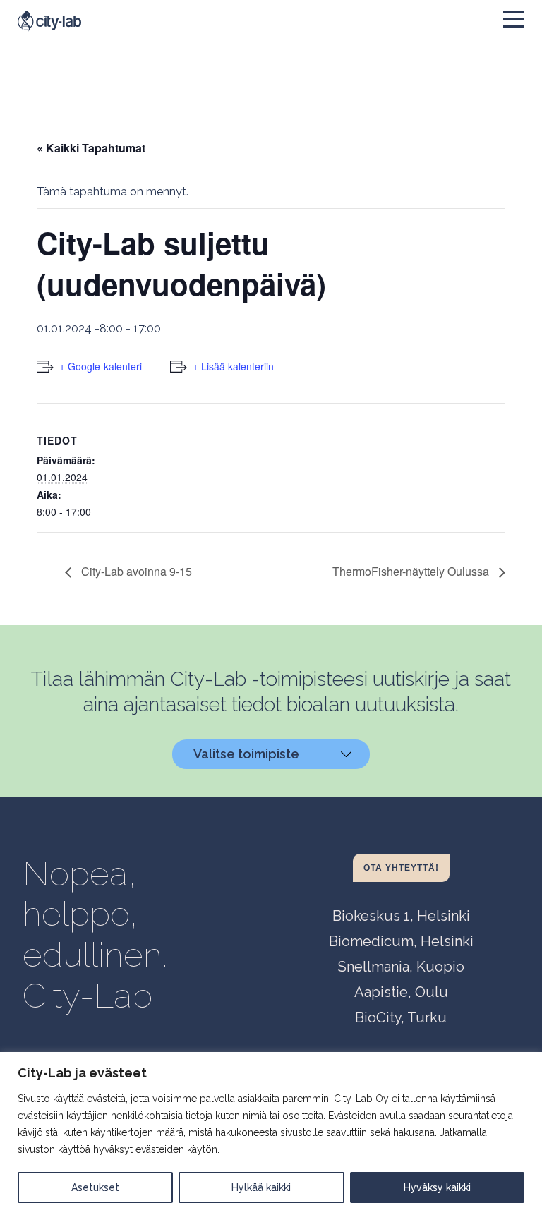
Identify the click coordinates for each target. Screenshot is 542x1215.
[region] (271, 1133)
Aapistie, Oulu (401, 992)
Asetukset (95, 1187)
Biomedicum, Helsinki (401, 941)
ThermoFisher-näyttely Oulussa (412, 571)
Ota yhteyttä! (401, 868)
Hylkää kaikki (261, 1187)
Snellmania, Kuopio (401, 966)
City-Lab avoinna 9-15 (135, 571)
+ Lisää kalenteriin (233, 366)
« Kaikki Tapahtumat (91, 148)
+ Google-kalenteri (100, 366)
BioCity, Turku (401, 1017)
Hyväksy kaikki (437, 1187)
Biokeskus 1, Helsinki (401, 915)
